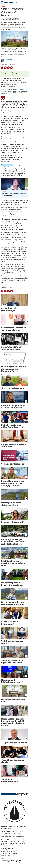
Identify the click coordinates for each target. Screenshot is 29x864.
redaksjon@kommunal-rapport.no (11, 860)
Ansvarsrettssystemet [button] (7, 165)
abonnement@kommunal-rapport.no (12, 862)
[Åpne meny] (27, 2)
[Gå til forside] (10, 2)
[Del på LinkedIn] (8, 67)
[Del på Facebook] (2, 67)
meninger (4, 287)
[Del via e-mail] (11, 67)
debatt (10, 287)
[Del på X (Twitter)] (5, 67)
